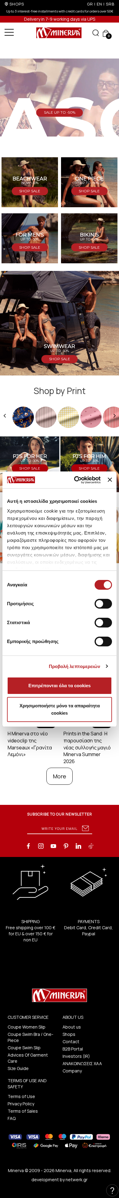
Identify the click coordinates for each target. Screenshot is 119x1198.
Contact (71, 1041)
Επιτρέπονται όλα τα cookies (59, 685)
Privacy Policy (21, 1104)
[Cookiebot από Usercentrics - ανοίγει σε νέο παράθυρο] (76, 480)
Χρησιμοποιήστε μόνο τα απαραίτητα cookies (60, 709)
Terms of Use (21, 1096)
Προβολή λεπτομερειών (74, 666)
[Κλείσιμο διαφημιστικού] (110, 480)
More (59, 776)
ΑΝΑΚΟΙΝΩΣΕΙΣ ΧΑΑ (82, 1063)
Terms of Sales (23, 1111)
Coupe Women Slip (26, 1027)
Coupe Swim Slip (24, 1047)
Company (72, 1071)
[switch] (103, 604)
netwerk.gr (77, 1179)
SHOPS (16, 4)
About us (72, 1027)
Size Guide (18, 1068)
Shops (69, 1034)
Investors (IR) (76, 1056)
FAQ (12, 1118)
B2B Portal (73, 1049)
